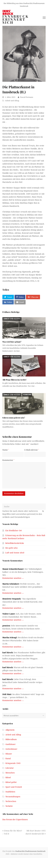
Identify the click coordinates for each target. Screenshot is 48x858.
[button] (8, 297)
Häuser (8, 754)
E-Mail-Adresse (31, 450)
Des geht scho (11, 548)
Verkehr (27, 395)
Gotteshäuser (11, 749)
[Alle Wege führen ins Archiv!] (24, 365)
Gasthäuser (10, 744)
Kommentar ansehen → (13, 578)
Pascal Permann (26, 97)
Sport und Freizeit (13, 787)
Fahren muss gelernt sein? (13, 417)
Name (5, 450)
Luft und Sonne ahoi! (14, 553)
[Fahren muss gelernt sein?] (24, 403)
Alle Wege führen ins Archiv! (14, 379)
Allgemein (10, 730)
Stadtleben (10, 792)
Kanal (8, 758)
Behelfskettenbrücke (14, 543)
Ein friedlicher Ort (13, 530)
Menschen (10, 773)
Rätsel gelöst (11, 782)
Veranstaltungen (12, 797)
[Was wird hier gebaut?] (24, 328)
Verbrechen (10, 801)
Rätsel (8, 777)
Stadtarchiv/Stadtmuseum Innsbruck (30, 851)
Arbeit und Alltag (12, 101)
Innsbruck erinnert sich (15, 19)
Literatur (9, 768)
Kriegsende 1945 (13, 763)
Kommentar (8, 460)
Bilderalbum (11, 739)
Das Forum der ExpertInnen (15, 819)
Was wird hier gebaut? (11, 342)
